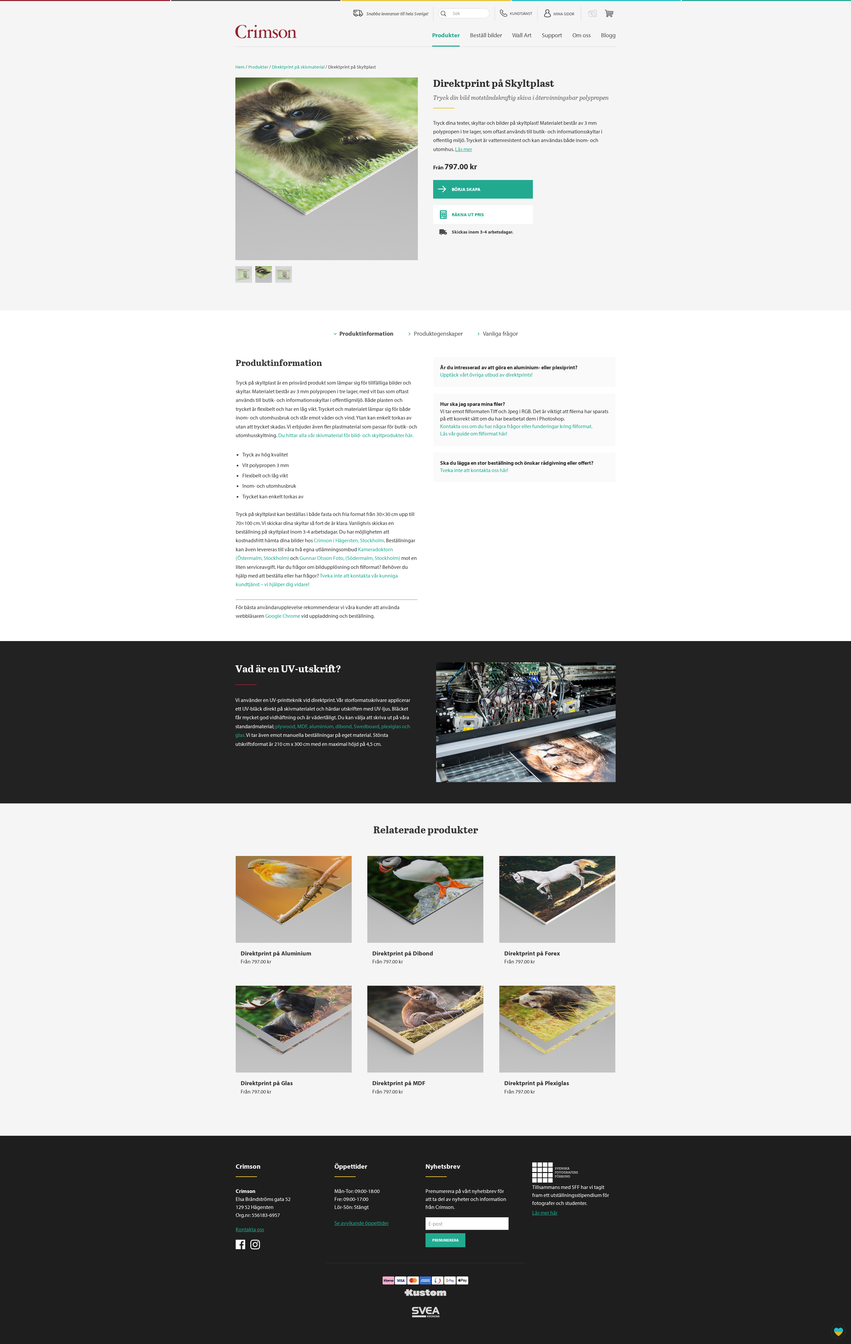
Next (409, 171)
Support (552, 35)
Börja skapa (466, 189)
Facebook (241, 1244)
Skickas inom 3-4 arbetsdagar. (482, 232)
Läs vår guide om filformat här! (473, 433)
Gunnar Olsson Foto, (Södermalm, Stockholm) (350, 558)
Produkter (446, 35)
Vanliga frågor (500, 333)
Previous (243, 171)
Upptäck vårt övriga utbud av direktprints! (486, 374)
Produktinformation (366, 333)
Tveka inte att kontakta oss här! (474, 470)
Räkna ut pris (468, 215)
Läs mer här (544, 1212)
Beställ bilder (486, 35)
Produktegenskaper (438, 333)
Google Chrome (282, 615)
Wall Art (522, 35)
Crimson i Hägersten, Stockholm (349, 540)
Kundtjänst (521, 13)
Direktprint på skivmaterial (298, 67)
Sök (443, 13)
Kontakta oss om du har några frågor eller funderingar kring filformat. (516, 426)
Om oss (581, 35)
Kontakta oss (250, 1229)
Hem (240, 67)
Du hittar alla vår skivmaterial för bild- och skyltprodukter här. (345, 435)
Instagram (255, 1244)
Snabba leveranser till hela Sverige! (397, 14)
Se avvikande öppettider (361, 1223)
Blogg (608, 35)
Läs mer (463, 149)
